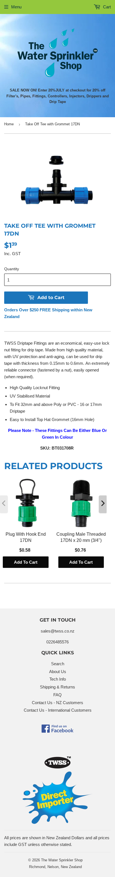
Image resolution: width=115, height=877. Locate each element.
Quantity (11, 269)
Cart (106, 6)
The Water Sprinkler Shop (62, 860)
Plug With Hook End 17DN (26, 537)
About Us (57, 671)
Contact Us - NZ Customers (57, 702)
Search (57, 663)
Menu (16, 6)
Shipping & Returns (57, 687)
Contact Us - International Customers (58, 710)
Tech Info (57, 679)
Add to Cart (25, 562)
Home (9, 124)
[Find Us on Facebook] (57, 731)
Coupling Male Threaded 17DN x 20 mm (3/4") (81, 537)
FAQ (57, 694)
